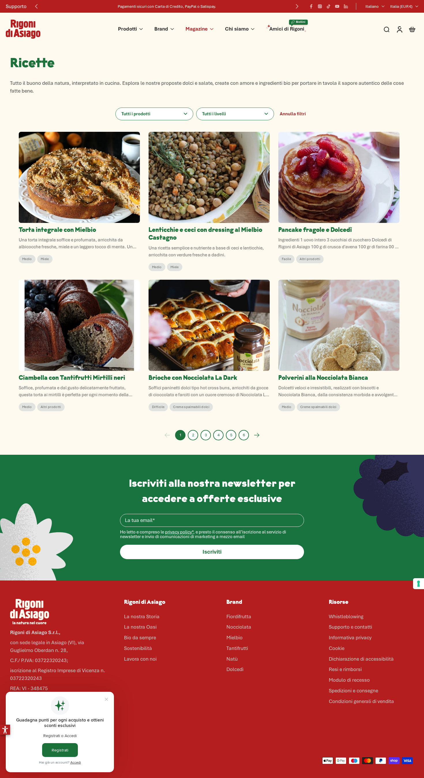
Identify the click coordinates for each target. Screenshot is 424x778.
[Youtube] (337, 6)
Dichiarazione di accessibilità (361, 659)
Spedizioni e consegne (353, 690)
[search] (386, 29)
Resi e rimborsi (345, 669)
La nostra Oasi (140, 627)
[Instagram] (320, 6)
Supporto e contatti (350, 627)
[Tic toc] (328, 6)
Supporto (16, 6)
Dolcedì (234, 669)
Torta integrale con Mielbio (57, 230)
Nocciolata (238, 627)
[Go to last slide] (36, 6)
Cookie (336, 648)
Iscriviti (212, 551)
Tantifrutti (237, 648)
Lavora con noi (140, 659)
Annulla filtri (293, 114)
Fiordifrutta (238, 616)
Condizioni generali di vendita (361, 701)
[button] (5, 730)
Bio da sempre (140, 637)
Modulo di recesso (349, 680)
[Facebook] (311, 6)
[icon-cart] (412, 29)
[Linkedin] (346, 6)
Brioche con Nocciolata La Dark (193, 378)
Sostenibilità (138, 648)
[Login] (399, 29)
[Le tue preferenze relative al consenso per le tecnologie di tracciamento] (418, 583)
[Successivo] (256, 435)
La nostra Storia (142, 616)
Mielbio (234, 637)
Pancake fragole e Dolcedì (315, 230)
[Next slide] (297, 6)
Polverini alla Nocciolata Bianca (323, 378)
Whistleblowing (346, 616)
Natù (232, 659)
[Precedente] (167, 435)
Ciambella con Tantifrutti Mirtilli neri (72, 378)
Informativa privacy (350, 637)
